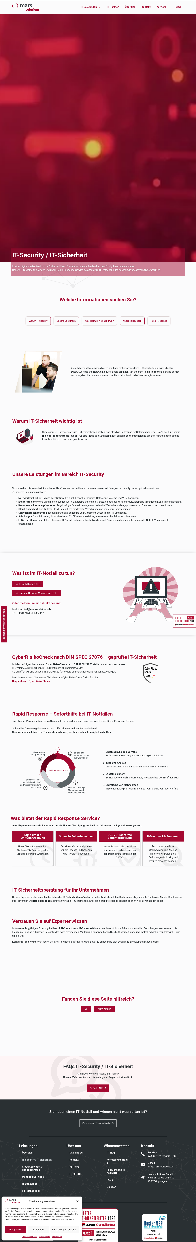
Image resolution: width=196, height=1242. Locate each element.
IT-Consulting (29, 1183)
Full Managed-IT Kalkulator (116, 1171)
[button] (77, 1201)
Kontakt (146, 7)
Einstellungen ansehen (64, 1229)
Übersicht (27, 1152)
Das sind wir (76, 1152)
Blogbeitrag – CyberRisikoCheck (31, 681)
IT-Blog (177, 7)
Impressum (57, 1236)
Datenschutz (44, 1236)
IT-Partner (113, 7)
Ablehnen (38, 1229)
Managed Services (33, 1176)
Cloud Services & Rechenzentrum (32, 1168)
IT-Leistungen (89, 7)
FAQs (110, 1179)
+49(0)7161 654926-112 (30, 613)
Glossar (111, 1187)
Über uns (130, 7)
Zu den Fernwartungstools (3, 624)
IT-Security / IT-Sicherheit (37, 1159)
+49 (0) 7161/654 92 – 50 (162, 1156)
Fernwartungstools (117, 1161)
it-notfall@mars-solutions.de (34, 609)
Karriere (161, 7)
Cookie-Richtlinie (29, 1236)
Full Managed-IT (31, 1190)
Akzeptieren (15, 1229)
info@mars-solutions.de (160, 1166)
